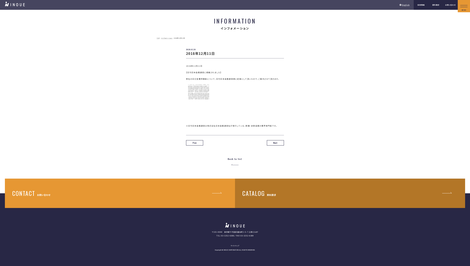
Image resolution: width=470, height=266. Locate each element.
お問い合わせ (450, 5)
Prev (195, 142)
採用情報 (421, 5)
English (406, 5)
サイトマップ (235, 246)
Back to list (235, 159)
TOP (158, 38)
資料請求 (435, 5)
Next (275, 142)
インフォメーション (166, 38)
